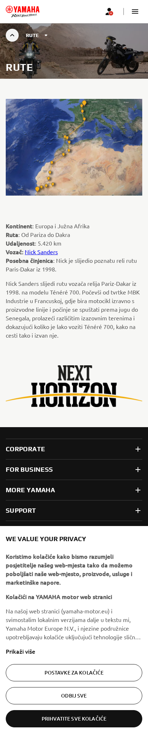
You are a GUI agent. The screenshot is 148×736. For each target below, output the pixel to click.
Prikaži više (20, 651)
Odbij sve (74, 695)
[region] (74, 631)
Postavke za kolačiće (74, 672)
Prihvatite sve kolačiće (74, 718)
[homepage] (23, 11)
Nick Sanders (41, 251)
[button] (135, 11)
